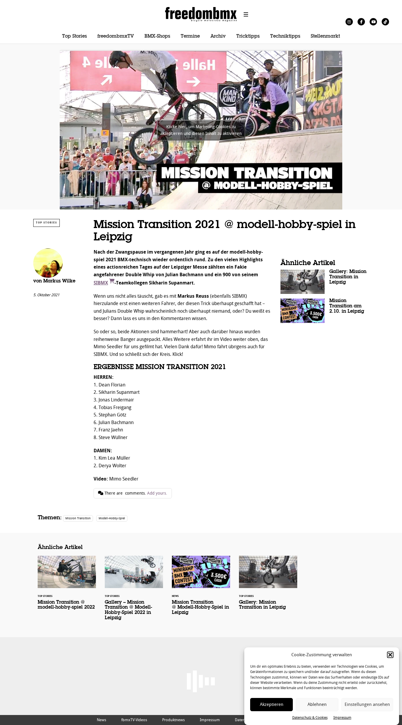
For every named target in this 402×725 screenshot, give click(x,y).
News (101, 720)
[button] (390, 655)
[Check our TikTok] (385, 21)
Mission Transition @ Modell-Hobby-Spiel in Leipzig (201, 589)
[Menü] (246, 14)
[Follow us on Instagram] (349, 21)
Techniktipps (285, 36)
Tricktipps (248, 36)
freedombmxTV (115, 36)
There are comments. (135, 493)
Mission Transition (78, 518)
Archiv (218, 36)
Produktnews (173, 720)
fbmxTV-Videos (134, 720)
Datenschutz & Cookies (310, 717)
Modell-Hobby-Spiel (112, 518)
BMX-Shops (157, 36)
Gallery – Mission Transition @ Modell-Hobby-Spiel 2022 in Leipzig (134, 592)
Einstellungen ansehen (367, 704)
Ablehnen (317, 704)
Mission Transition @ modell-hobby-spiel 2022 (67, 586)
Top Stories (74, 36)
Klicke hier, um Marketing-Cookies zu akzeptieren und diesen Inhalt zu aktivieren (201, 130)
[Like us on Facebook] (361, 21)
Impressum (342, 717)
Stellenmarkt (325, 36)
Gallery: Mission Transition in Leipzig (324, 281)
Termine (190, 36)
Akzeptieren (271, 704)
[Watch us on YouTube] (373, 21)
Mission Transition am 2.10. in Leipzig (324, 311)
